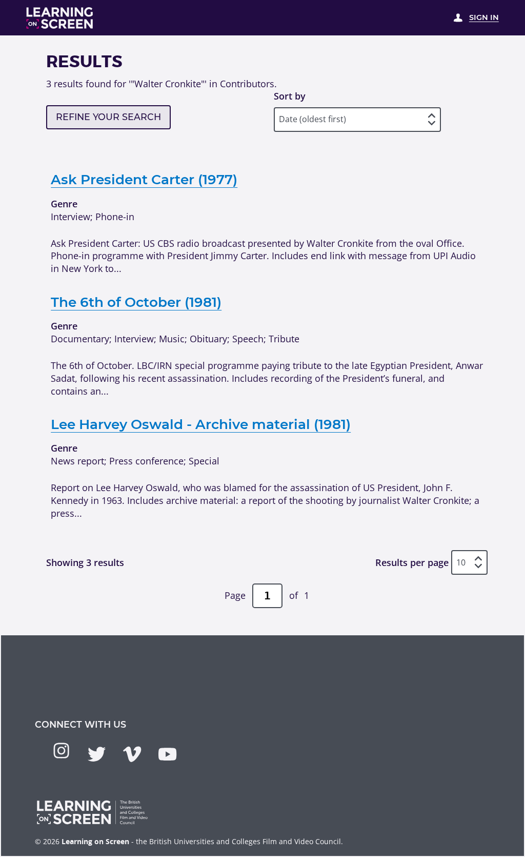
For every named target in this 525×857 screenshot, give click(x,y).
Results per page (412, 562)
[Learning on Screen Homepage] (60, 18)
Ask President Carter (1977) (144, 179)
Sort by (290, 96)
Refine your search (108, 116)
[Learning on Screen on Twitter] (97, 754)
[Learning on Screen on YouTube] (167, 754)
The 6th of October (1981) (136, 302)
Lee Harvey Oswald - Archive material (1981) (201, 424)
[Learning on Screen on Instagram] (61, 750)
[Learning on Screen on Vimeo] (132, 754)
